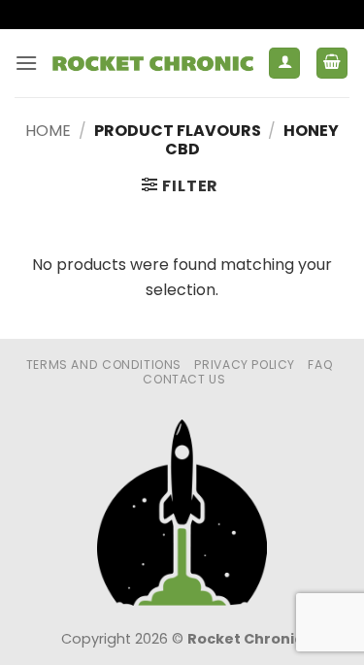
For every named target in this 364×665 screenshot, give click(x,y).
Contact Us (184, 379)
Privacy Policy (244, 364)
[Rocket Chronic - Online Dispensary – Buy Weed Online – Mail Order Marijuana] (152, 63)
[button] (26, 62)
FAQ (320, 364)
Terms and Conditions (104, 364)
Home (48, 130)
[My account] (284, 64)
